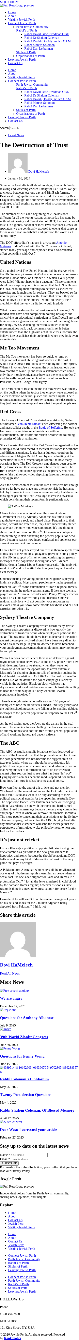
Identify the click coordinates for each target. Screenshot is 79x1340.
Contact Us (15, 63)
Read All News (10, 973)
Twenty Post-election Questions (25, 1094)
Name (5, 1154)
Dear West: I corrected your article (28, 1129)
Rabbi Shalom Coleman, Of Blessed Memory (37, 1110)
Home (12, 12)
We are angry (11, 998)
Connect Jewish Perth (22, 23)
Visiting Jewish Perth (21, 19)
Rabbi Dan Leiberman (38, 48)
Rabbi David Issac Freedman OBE (46, 34)
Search (4, 128)
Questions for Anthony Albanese (26, 1018)
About (12, 16)
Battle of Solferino (50, 427)
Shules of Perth (26, 52)
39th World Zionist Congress (24, 1037)
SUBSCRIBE (9, 1163)
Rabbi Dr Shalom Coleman (41, 37)
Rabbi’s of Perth (26, 30)
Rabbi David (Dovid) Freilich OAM (47, 41)
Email (5, 1159)
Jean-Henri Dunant (29, 424)
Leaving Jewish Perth (22, 59)
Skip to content (9, 1)
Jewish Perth (16, 1223)
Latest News (16, 135)
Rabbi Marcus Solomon (39, 45)
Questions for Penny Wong (22, 1056)
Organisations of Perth (30, 56)
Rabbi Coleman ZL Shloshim (24, 1079)
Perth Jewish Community (32, 26)
